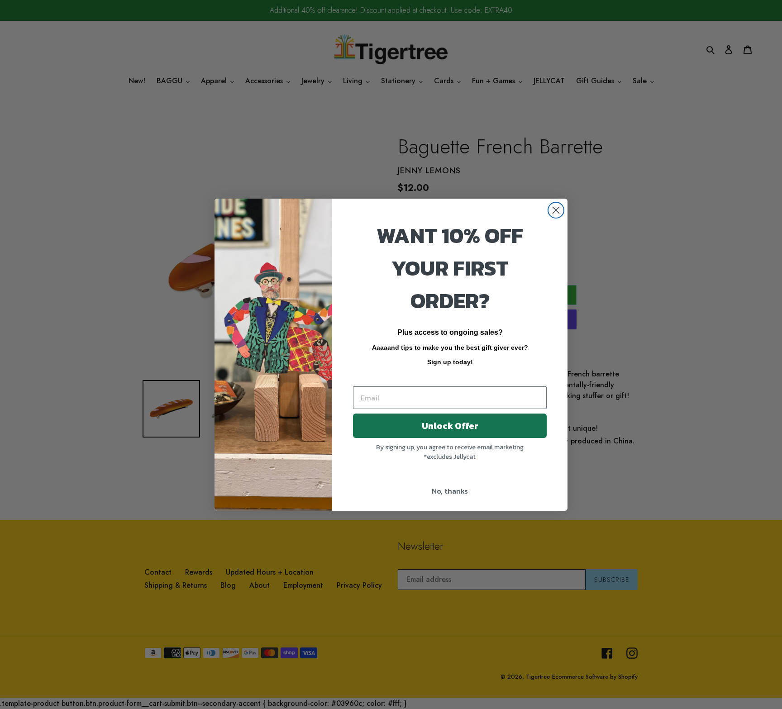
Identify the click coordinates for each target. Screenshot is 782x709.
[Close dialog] (556, 210)
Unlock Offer (450, 426)
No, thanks (450, 490)
